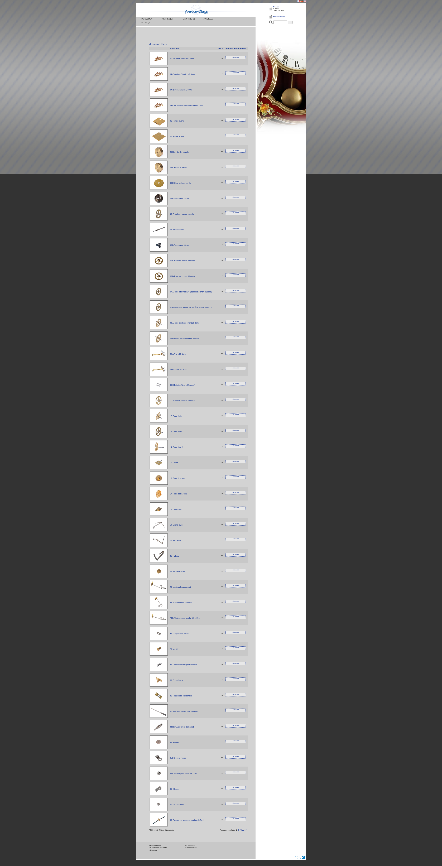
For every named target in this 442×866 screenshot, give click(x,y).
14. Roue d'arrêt (176, 447)
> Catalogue (190, 845)
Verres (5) (167, 19)
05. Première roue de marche (182, 214)
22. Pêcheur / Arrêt (177, 571)
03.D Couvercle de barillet (180, 183)
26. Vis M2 (174, 649)
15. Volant (174, 463)
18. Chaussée (175, 509)
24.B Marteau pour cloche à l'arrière (185, 618)
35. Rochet (174, 742)
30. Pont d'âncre (176, 680)
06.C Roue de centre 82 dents (182, 261)
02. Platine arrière (177, 136)
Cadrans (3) (189, 19)
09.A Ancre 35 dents (178, 354)
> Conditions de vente (158, 848)
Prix (220, 48)
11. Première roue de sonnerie (182, 401)
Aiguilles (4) (210, 19)
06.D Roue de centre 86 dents (182, 276)
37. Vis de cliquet (177, 805)
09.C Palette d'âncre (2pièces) (182, 385)
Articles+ (174, 48)
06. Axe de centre (177, 230)
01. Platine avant (177, 121)
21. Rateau (174, 556)
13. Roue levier (176, 432)
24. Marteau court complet (181, 603)
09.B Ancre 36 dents (178, 369)
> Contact (153, 850)
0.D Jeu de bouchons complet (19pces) (186, 105)
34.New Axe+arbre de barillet (182, 727)
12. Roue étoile (176, 416)
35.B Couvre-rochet (178, 758)
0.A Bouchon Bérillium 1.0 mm (182, 59)
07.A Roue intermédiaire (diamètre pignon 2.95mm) (191, 292)
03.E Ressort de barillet (179, 199)
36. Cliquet (174, 789)
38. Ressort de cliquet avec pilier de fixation (188, 820)
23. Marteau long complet (180, 587)
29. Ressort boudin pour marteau (183, 665)
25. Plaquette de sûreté (179, 634)
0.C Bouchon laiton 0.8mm (181, 90)
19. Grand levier (176, 525)
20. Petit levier (175, 540)
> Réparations (191, 848)
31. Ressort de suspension (181, 696)
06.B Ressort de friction (179, 245)
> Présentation (155, 845)
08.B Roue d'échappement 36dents (184, 338)
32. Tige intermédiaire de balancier (184, 711)
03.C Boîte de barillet (178, 167)
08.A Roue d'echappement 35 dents (184, 323)
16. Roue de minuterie (179, 478)
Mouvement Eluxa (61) (147, 21)
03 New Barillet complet (179, 152)
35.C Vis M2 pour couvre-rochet (183, 773)
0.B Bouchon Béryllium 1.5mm (182, 74)
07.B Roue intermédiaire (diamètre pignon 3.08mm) (191, 307)
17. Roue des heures (178, 494)
